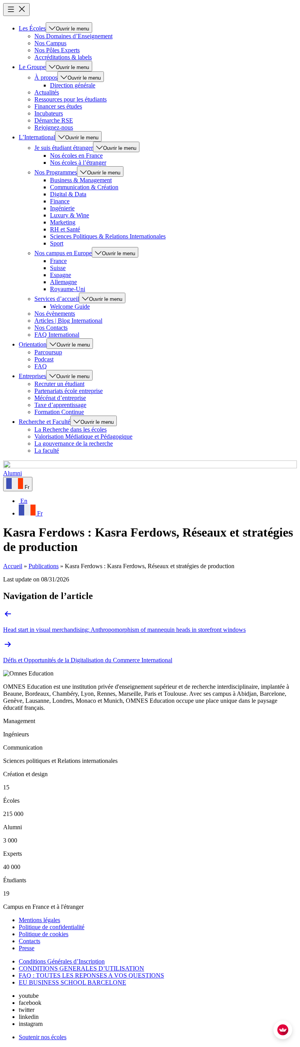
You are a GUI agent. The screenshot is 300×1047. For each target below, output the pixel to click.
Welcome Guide (70, 306)
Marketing (62, 222)
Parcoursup (48, 352)
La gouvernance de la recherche (73, 443)
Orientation (32, 344)
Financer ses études (58, 106)
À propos (45, 77)
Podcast (44, 359)
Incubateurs (48, 113)
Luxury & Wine (69, 215)
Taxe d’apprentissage (60, 405)
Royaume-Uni (67, 289)
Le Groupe (32, 67)
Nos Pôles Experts (57, 50)
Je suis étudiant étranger (63, 147)
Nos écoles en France (76, 155)
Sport (56, 243)
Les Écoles (32, 28)
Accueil (12, 566)
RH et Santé (65, 229)
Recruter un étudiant (59, 383)
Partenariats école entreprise (68, 391)
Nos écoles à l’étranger (78, 162)
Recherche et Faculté (44, 421)
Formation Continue (59, 412)
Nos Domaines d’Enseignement (73, 36)
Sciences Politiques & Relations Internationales (108, 236)
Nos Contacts (51, 327)
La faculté (46, 450)
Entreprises (32, 376)
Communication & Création (84, 187)
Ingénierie (62, 208)
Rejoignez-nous (53, 127)
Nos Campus (50, 43)
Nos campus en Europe (63, 253)
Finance (60, 201)
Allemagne (63, 282)
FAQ (40, 366)
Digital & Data (68, 194)
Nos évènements (54, 313)
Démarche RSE (53, 120)
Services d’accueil (56, 298)
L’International (37, 137)
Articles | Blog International (68, 320)
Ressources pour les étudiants (70, 99)
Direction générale (72, 85)
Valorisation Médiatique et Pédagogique (83, 436)
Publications (44, 566)
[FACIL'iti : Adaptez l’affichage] (282, 1029)
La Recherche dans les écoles (70, 429)
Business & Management (81, 180)
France (58, 261)
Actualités (46, 92)
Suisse (58, 268)
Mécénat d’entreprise (60, 398)
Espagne (60, 275)
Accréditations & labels (63, 57)
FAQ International (56, 334)
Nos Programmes (55, 172)
